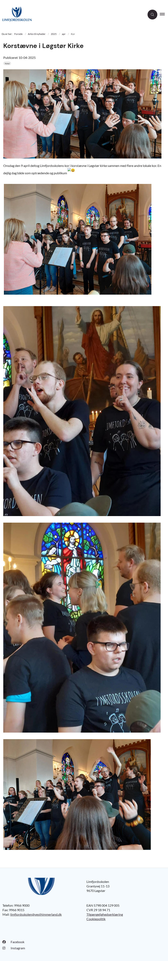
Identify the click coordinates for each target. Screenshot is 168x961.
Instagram (18, 948)
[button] (164, 14)
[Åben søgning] (152, 14)
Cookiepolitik (96, 919)
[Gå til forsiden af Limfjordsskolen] (71, 15)
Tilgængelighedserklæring (104, 914)
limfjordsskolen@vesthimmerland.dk (36, 914)
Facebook (17, 942)
